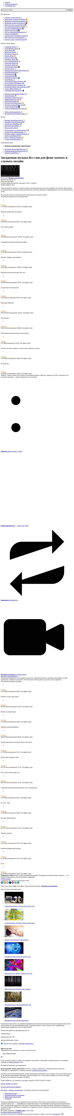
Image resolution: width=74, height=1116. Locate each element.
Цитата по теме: (6, 1048)
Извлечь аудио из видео (15, 25)
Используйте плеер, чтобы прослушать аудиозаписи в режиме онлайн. (24, 195)
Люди (10, 50)
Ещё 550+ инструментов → (10, 676)
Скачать (3, 205)
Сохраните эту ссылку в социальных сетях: (15, 880)
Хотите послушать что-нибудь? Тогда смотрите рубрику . (29, 886)
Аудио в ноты (11, 34)
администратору (13, 1062)
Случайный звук (10, 6)
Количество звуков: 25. (8, 179)
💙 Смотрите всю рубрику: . (17, 1043)
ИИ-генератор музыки (15, 37)
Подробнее (56, 1114)
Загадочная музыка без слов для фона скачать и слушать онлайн (34, 159)
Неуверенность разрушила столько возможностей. (18, 1050)
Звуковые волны (14, 122)
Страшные (11, 47)
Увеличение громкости (16, 19)
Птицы (10, 56)
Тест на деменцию (16, 32)
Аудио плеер (13, 136)
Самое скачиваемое (11, 4)
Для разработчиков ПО (15, 81)
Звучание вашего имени (17, 134)
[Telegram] (7, 882)
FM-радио (12, 101)
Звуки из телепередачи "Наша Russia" (18, 146)
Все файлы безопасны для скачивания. (13, 1065)
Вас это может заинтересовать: (11, 889)
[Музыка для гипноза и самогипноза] (14, 936)
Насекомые (11, 54)
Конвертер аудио (16, 21)
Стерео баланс (14, 139)
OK (62, 1114)
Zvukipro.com (20, 1110)
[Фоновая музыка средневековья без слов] (13, 1001)
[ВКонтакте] (2, 882)
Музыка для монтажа (16, 94)
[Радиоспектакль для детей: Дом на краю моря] (14, 920)
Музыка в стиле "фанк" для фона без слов (18, 973)
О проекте (8, 1098)
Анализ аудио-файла (15, 132)
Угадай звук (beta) (13, 124)
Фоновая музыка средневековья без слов (18, 1005)
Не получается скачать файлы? (11, 1087)
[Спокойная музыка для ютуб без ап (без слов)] (14, 903)
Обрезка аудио (13, 17)
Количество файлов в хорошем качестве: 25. (15, 1030)
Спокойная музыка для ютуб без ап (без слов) (19, 906)
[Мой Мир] (18, 882)
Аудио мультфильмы (16, 108)
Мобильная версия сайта (13, 1097)
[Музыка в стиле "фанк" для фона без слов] (14, 970)
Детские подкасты (15, 105)
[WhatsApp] (15, 882)
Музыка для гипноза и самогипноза (16, 940)
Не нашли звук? (16, 114)
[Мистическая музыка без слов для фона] (13, 986)
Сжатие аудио (14, 28)
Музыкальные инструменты (17, 70)
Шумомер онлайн (16, 23)
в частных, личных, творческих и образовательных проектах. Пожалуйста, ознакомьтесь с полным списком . (33, 1069)
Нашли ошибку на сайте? (9, 1083)
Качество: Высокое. (7, 181)
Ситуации (11, 65)
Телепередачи (12, 78)
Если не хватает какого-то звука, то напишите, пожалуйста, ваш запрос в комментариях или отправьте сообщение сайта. (34, 1061)
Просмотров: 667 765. (8, 1037)
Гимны (11, 96)
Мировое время (13, 153)
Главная (7, 2)
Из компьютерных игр (15, 85)
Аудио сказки (12, 107)
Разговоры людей (14, 97)
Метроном (11, 128)
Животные (11, 52)
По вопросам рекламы (16, 149)
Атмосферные (12, 48)
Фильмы (10, 74)
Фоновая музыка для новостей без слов (17, 956)
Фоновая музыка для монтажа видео (17, 1020)
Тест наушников (16, 27)
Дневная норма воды (16, 151)
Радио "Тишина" (14, 137)
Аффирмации (13, 99)
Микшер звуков (15, 120)
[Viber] (13, 882)
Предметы (11, 59)
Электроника (12, 67)
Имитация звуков (13, 126)
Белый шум (12, 30)
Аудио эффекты (13, 89)
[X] (10, 882)
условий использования (39, 1070)
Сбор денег (13, 112)
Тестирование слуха (17, 130)
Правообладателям (11, 1093)
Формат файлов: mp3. (8, 185)
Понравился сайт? (7, 875)
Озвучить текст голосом (15, 39)
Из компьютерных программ (17, 87)
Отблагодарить (6, 879)
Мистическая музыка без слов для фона (18, 989)
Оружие (10, 68)
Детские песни (14, 103)
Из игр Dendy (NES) (14, 83)
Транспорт (11, 63)
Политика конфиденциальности (11, 1112)
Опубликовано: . (6, 1034)
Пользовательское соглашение (14, 1095)
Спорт (10, 79)
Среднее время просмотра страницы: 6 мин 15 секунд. (19, 183)
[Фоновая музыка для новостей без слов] (14, 953)
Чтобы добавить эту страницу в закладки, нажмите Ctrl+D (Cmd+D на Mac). (26, 1080)
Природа (11, 58)
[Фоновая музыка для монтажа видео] (13, 1017)
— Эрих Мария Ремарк (8, 1053)
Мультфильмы (12, 72)
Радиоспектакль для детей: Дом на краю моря (20, 923)
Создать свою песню (16, 36)
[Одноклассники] (4, 882)
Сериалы (11, 76)
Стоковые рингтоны (14, 90)
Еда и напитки (12, 61)
